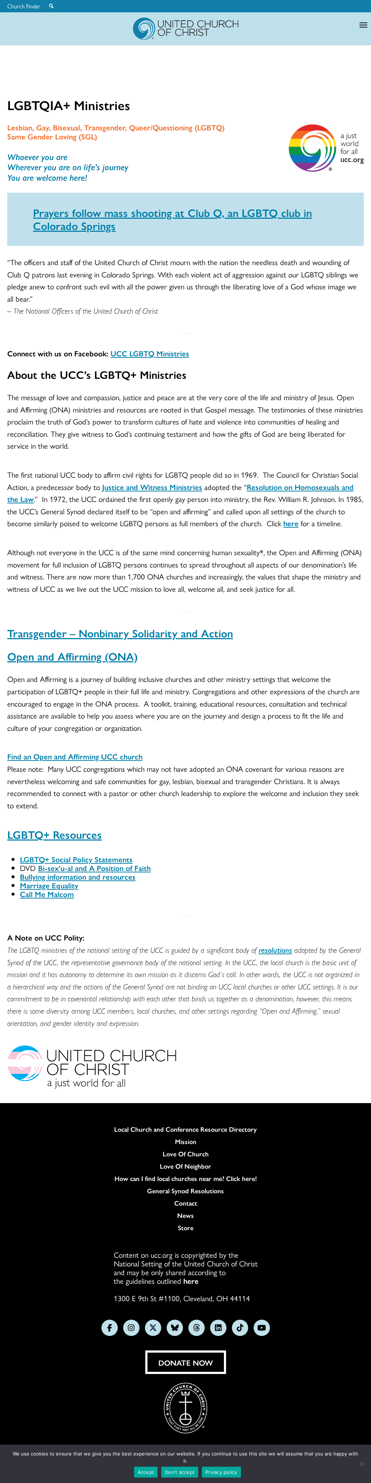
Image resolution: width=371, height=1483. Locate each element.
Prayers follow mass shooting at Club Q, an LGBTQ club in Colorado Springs (172, 219)
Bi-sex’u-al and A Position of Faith (94, 867)
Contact (185, 1203)
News (185, 1215)
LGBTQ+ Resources (54, 834)
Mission (185, 1141)
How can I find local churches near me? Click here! (185, 1178)
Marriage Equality (49, 885)
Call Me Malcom (47, 893)
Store (185, 1227)
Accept (146, 1472)
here (291, 523)
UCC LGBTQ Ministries (150, 353)
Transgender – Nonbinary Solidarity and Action (120, 633)
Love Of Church (186, 1153)
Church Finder (23, 6)
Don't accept (180, 1472)
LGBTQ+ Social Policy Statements (76, 859)
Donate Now (185, 1362)
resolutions (275, 949)
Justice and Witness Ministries (152, 486)
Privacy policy (221, 1472)
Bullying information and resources (78, 876)
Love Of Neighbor (185, 1166)
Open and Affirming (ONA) (72, 656)
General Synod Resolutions (185, 1190)
